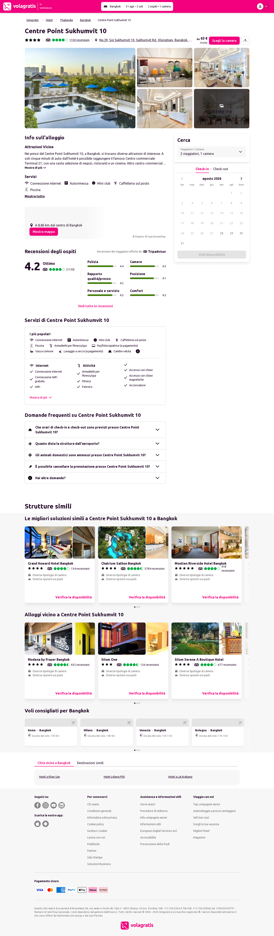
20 (211, 223)
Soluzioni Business (99, 864)
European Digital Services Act (158, 830)
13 (211, 213)
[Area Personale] (263, 6)
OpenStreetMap (156, 236)
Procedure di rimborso (154, 811)
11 (192, 213)
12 (202, 213)
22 (231, 223)
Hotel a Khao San (49, 776)
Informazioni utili (150, 824)
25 (192, 233)
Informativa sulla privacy (102, 817)
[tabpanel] (137, 777)
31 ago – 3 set (134, 6)
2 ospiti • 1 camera (159, 6)
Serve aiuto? (147, 804)
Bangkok (115, 6)
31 (182, 243)
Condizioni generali (99, 811)
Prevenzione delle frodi (154, 844)
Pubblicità (93, 844)
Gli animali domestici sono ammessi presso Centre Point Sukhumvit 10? (90, 455)
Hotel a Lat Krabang (180, 776)
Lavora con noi (96, 837)
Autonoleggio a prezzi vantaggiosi (214, 811)
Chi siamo (93, 804)
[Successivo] (241, 179)
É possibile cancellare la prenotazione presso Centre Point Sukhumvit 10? (92, 466)
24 (182, 233)
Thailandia (66, 20)
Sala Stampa (94, 857)
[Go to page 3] (139, 607)
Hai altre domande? (50, 478)
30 (241, 233)
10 (182, 213)
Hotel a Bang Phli (114, 776)
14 (221, 213)
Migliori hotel (201, 830)
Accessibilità (148, 837)
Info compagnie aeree (153, 817)
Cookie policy (95, 824)
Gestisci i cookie (97, 830)
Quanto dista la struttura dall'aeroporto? (67, 443)
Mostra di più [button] (38, 397)
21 (221, 223)
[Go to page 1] (134, 607)
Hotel (49, 20)
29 (231, 233)
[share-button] (245, 41)
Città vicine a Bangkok (54, 763)
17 (182, 223)
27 (211, 233)
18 (192, 223)
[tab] (54, 763)
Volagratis (32, 20)
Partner (91, 850)
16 (241, 213)
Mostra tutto (35, 196)
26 (202, 233)
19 (202, 223)
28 (221, 233)
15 (231, 213)
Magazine (199, 837)
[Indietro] (182, 179)
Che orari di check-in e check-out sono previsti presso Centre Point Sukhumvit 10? (87, 429)
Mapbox (139, 236)
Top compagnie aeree (206, 804)
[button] (80, 88)
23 (241, 223)
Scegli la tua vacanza (206, 824)
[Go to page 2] (137, 607)
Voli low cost (201, 817)
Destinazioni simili (90, 763)
